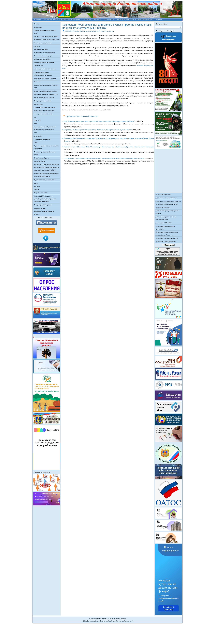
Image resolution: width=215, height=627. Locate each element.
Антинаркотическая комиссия (43, 114)
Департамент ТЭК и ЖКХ (163, 223)
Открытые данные (39, 208)
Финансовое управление (70, 19)
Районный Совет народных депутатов (46, 36)
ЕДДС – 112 (37, 120)
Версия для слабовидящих (169, 37)
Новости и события (107, 31)
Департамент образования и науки (167, 238)
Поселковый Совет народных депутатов (46, 40)
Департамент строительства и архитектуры (165, 227)
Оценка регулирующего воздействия (45, 91)
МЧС (35, 133)
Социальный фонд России (42, 139)
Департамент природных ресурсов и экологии (167, 212)
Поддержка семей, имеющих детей (45, 180)
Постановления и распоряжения (44, 52)
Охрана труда (38, 104)
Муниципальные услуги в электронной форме (135, 19)
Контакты (97, 19)
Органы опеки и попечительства (44, 110)
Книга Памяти (109, 19)
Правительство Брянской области (82, 116)
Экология (37, 186)
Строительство (38, 65)
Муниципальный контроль (42, 176)
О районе (159, 19)
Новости (36, 24)
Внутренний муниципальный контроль (46, 94)
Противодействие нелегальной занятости (44, 213)
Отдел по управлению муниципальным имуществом (46, 147)
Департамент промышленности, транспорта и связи (166, 218)
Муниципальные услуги (41, 72)
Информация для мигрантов (43, 205)
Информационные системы (42, 101)
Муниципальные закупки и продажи (45, 78)
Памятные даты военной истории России (44, 153)
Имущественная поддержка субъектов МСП (46, 86)
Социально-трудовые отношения (44, 107)
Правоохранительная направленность (46, 173)
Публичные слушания (41, 49)
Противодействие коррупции (43, 56)
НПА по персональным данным (44, 97)
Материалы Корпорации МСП (90, 31)
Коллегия (37, 46)
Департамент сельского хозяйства (166, 198)
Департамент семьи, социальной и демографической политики (167, 233)
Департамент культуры (163, 207)
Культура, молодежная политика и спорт (45, 32)
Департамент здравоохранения (166, 241)
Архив (36, 183)
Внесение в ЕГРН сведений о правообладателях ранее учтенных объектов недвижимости (45, 198)
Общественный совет (40, 193)
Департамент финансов (163, 194)
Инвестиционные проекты (42, 59)
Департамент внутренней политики (167, 204)
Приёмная (87, 19)
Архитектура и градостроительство (45, 69)
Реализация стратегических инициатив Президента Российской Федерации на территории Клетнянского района (46, 167)
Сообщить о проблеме (168, 608)
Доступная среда (39, 161)
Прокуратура (38, 136)
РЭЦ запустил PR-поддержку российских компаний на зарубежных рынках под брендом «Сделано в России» (104, 158)
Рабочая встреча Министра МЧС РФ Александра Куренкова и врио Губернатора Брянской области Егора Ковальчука (109, 147)
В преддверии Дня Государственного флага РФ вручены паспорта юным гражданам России (98, 130)
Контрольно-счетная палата (43, 43)
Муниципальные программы (43, 75)
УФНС (36, 142)
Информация (38, 27)
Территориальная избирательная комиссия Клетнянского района (44, 128)
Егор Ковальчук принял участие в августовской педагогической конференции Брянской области (99, 121)
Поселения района (50, 19)
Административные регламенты (44, 62)
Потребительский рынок (41, 158)
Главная (37, 19)
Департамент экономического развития (168, 201)
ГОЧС (35, 123)
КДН (35, 117)
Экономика (37, 82)
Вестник (36, 189)
